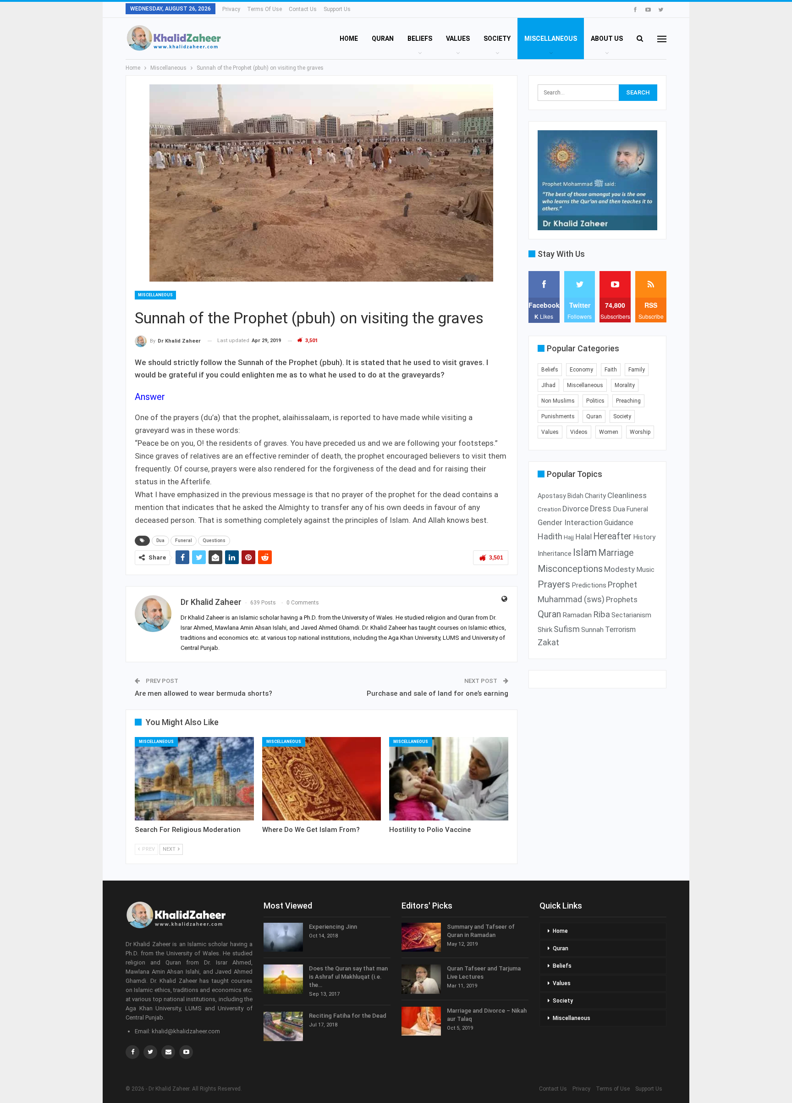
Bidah (575, 495)
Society (497, 38)
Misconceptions (570, 568)
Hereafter (612, 536)
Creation (549, 509)
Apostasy (552, 495)
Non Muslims (558, 401)
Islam (585, 552)
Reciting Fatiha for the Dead (347, 1015)
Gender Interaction (570, 522)
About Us (607, 38)
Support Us (337, 9)
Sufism (567, 629)
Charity (595, 496)
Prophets (622, 599)
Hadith (550, 536)
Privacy (231, 9)
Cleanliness (627, 495)
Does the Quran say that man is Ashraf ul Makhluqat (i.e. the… (348, 976)
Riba (601, 615)
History (644, 537)
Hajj (569, 537)
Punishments (558, 416)
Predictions (589, 585)
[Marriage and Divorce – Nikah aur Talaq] (421, 1021)
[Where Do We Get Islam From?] (321, 778)
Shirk (545, 630)
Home (349, 38)
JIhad (548, 385)
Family (636, 369)
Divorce (575, 508)
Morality (625, 385)
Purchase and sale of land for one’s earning (437, 693)
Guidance (618, 522)
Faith (611, 369)
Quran (383, 38)
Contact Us (303, 9)
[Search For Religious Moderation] (194, 778)
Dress (600, 508)
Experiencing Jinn (333, 926)
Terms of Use (264, 9)
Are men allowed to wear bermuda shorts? (203, 693)
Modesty (619, 569)
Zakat (548, 642)
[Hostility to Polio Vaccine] (448, 778)
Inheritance (555, 553)
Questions (214, 540)
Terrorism (620, 629)
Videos (579, 432)
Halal (583, 536)
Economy (581, 369)
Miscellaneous (550, 38)
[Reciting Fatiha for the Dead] (283, 1026)
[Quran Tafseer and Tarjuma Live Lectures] (421, 979)
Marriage (615, 553)
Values (458, 38)
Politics (595, 401)
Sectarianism (631, 615)
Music (645, 569)
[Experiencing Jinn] (283, 937)
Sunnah (592, 630)
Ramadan (577, 615)
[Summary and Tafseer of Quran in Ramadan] (421, 937)
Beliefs (419, 38)
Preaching (628, 401)
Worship (640, 432)
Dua (160, 540)
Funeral (183, 540)
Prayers (554, 584)
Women (608, 432)
